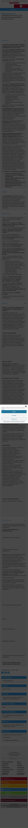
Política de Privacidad (15, 421)
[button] (26, 406)
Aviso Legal (22, 421)
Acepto (14, 411)
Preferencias (14, 419)
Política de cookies (7, 421)
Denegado (14, 415)
